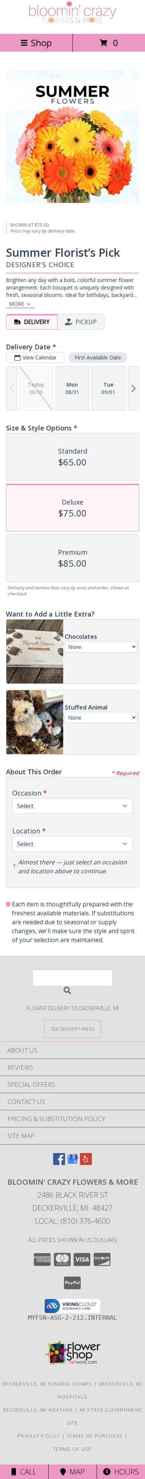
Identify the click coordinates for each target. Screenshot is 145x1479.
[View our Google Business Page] (72, 1162)
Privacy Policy (38, 1435)
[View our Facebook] (59, 1162)
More (16, 303)
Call (26, 1472)
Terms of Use (72, 1449)
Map (75, 1472)
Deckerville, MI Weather (38, 1409)
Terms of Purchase (95, 1435)
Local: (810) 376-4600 (72, 1221)
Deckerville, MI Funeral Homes (48, 1383)
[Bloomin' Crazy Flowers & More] (72, 22)
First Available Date (98, 357)
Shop (41, 42)
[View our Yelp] (86, 1162)
